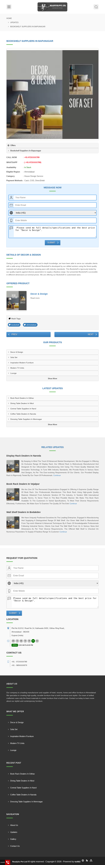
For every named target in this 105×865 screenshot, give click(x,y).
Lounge (13, 373)
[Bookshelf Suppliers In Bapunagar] (52, 94)
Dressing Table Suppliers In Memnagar (26, 419)
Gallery (13, 839)
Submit (51, 242)
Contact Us (15, 846)
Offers (13, 145)
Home (9, 18)
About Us (14, 825)
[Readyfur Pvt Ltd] (52, 7)
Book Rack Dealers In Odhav (22, 398)
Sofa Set (13, 357)
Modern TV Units (17, 368)
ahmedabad (31, 325)
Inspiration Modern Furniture (22, 363)
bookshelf (15, 325)
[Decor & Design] (17, 301)
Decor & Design (39, 294)
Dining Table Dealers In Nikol (22, 403)
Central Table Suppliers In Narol (23, 409)
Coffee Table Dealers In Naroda (23, 414)
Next (90, 334)
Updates (14, 22)
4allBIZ (78, 862)
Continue (57, 475)
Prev (14, 334)
